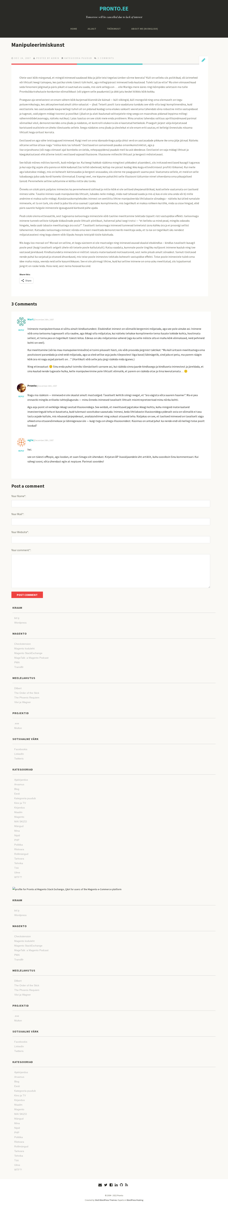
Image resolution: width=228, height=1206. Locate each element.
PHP (16, 840)
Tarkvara (19, 858)
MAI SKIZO (20, 821)
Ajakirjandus (21, 779)
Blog (16, 789)
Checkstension (22, 643)
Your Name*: (18, 496)
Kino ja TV (20, 803)
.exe (16, 723)
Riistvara (19, 849)
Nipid (17, 835)
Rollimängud (21, 854)
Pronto (32, 385)
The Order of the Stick (26, 692)
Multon (18, 728)
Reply (21, 330)
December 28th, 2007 (44, 440)
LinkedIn (19, 753)
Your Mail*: (17, 514)
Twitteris (19, 758)
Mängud (19, 826)
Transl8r (19, 667)
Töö (16, 867)
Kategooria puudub (78, 58)
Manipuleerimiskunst (37, 44)
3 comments (106, 58)
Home (73, 28)
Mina (17, 830)
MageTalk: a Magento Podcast (31, 657)
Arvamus (19, 784)
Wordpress (20, 622)
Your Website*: (20, 532)
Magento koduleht (24, 648)
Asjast (92, 28)
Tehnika (18, 863)
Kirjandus (19, 807)
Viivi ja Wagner (22, 702)
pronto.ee (114, 8)
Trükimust (114, 28)
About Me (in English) (144, 28)
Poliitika (18, 844)
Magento (19, 816)
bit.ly (16, 618)
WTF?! (18, 877)
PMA (17, 662)
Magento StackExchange (28, 653)
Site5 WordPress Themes (106, 1200)
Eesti (17, 793)
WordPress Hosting (135, 1200)
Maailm (18, 812)
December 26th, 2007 (44, 319)
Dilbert (18, 688)
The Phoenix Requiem (26, 697)
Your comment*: (21, 550)
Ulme (17, 872)
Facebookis (20, 749)
